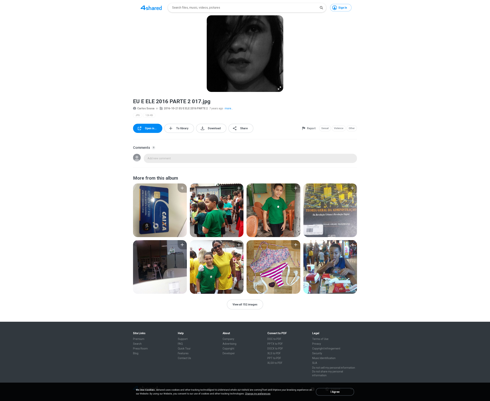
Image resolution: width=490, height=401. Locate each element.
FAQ (180, 343)
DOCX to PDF (275, 348)
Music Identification (324, 358)
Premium (138, 338)
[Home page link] (151, 7)
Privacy (316, 343)
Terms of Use (320, 338)
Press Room (140, 348)
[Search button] (321, 7)
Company (228, 338)
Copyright (228, 348)
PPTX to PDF (275, 343)
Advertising (229, 343)
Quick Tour (184, 348)
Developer (229, 353)
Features (183, 353)
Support (183, 338)
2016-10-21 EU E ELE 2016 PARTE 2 (186, 108)
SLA (314, 362)
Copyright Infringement (326, 348)
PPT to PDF (274, 358)
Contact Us (184, 358)
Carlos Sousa (145, 108)
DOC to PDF (274, 338)
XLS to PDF (274, 353)
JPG (138, 115)
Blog (135, 353)
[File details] (160, 210)
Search (137, 343)
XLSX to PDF (274, 362)
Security (317, 353)
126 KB (149, 115)
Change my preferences (257, 393)
